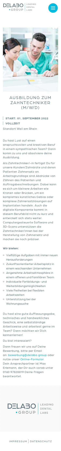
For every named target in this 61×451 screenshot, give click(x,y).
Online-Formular (32, 359)
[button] (49, 8)
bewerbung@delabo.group (27, 355)
